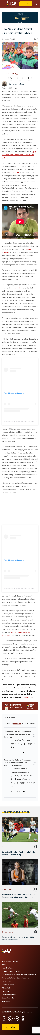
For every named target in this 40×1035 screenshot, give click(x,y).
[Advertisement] (18, 510)
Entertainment (7, 847)
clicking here (27, 697)
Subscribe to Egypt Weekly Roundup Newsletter (19, 974)
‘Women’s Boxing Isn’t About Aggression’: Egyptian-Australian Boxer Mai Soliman (19, 895)
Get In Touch (6, 981)
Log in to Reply (19, 753)
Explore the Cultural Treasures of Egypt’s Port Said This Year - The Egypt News (17, 734)
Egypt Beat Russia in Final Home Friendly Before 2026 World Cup (18, 853)
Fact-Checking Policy (9, 994)
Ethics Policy (6, 991)
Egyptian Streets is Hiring (11, 971)
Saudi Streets (6, 1001)
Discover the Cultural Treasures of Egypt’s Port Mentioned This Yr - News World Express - (18, 762)
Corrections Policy (8, 998)
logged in (17, 723)
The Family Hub (16, 288)
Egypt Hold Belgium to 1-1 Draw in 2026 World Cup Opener (18, 938)
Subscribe (26, 4)
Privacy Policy (6, 988)
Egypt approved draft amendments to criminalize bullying (19, 154)
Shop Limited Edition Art (10, 961)
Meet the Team (7, 968)
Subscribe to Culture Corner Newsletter (16, 978)
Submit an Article (8, 984)
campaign (15, 172)
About (4, 964)
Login (36, 4)
